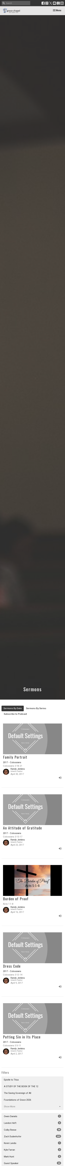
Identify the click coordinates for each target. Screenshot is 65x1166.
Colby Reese (32, 1129)
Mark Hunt (32, 1156)
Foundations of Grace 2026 (17, 1100)
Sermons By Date (12, 708)
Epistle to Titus (11, 1079)
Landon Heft (32, 1123)
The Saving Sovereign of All (17, 1093)
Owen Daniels (32, 1116)
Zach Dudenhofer (32, 1136)
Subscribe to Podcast (15, 714)
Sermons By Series (36, 708)
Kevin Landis (32, 1143)
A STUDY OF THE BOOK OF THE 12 (21, 1086)
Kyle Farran (32, 1149)
